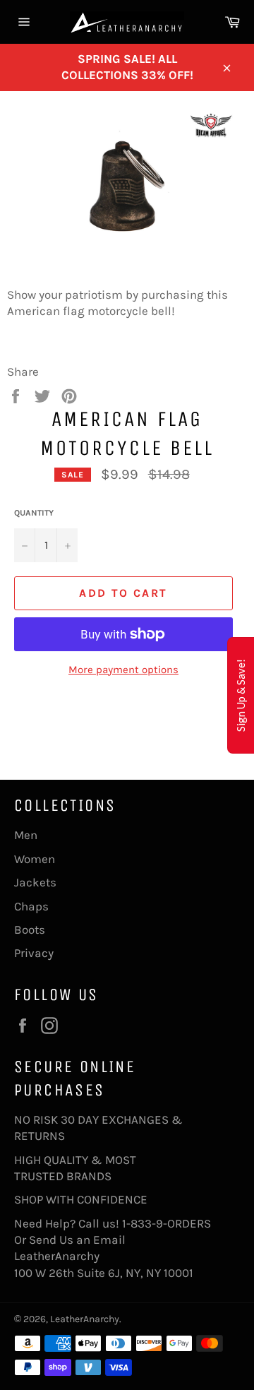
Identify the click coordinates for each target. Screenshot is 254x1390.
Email (109, 1239)
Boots (29, 929)
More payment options (123, 669)
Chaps (31, 906)
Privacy (34, 953)
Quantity (34, 513)
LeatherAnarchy (84, 1319)
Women (34, 859)
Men (25, 835)
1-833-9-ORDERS (168, 1223)
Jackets (35, 882)
